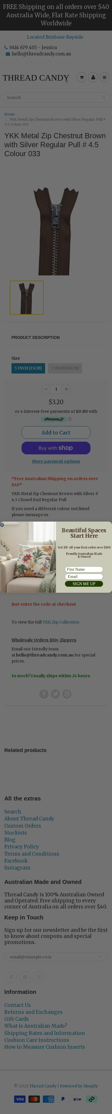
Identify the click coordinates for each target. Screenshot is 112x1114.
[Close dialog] (2, 525)
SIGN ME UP (84, 583)
